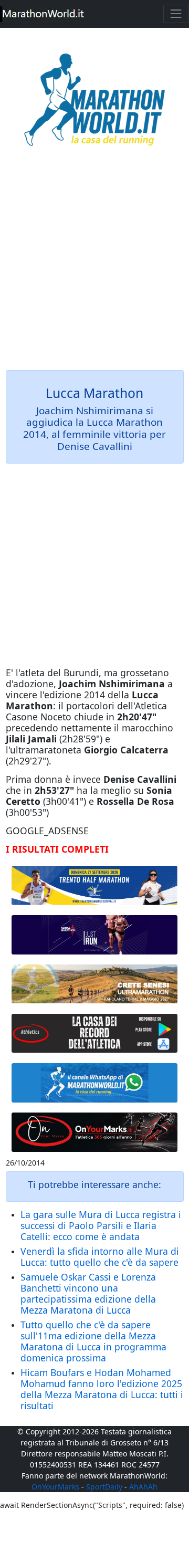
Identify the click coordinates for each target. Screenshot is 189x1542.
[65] (95, 1083)
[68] (95, 1132)
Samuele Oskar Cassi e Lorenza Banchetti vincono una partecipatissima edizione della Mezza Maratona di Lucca (88, 1293)
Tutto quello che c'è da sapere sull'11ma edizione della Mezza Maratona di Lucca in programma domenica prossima (93, 1341)
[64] (95, 1033)
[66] (95, 885)
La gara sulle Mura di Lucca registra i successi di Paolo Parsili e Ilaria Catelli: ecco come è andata (100, 1225)
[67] (95, 983)
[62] (95, 935)
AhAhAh (143, 1487)
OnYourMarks (55, 1487)
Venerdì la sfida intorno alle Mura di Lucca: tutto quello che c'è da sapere (99, 1256)
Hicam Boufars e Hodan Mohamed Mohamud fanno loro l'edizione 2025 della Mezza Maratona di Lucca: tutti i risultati (101, 1389)
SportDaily (104, 1487)
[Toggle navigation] (176, 14)
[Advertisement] (94, 265)
